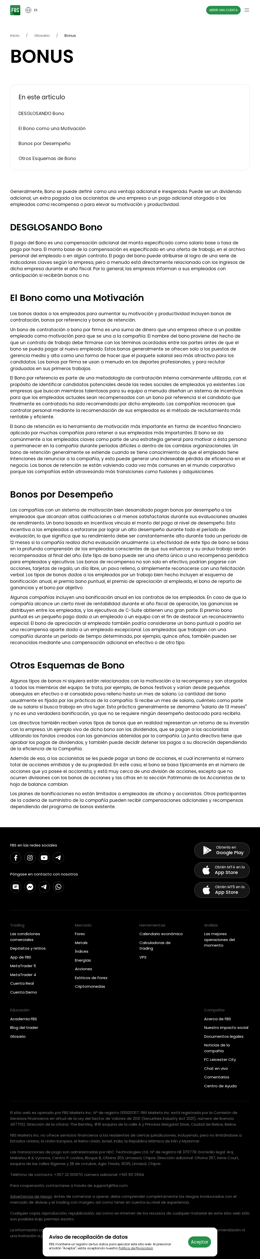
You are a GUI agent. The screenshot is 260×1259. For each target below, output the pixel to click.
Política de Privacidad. (136, 1248)
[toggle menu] (247, 10)
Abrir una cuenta (223, 10)
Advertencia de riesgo (31, 1196)
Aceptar (199, 1242)
